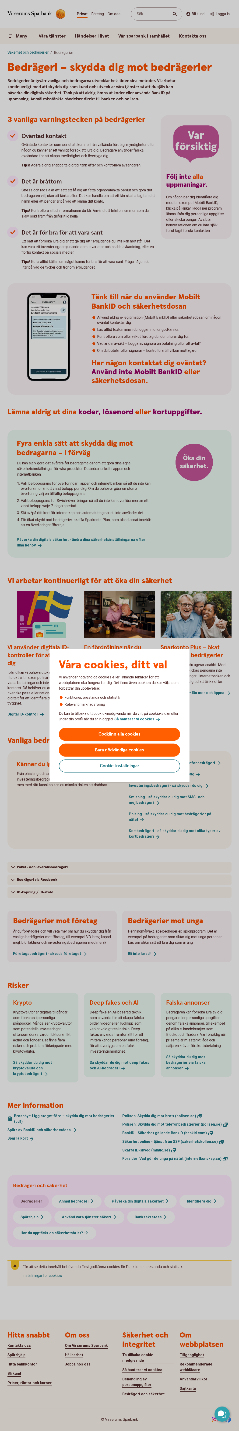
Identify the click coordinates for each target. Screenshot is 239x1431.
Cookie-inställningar (119, 766)
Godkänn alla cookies (119, 734)
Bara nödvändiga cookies (119, 750)
